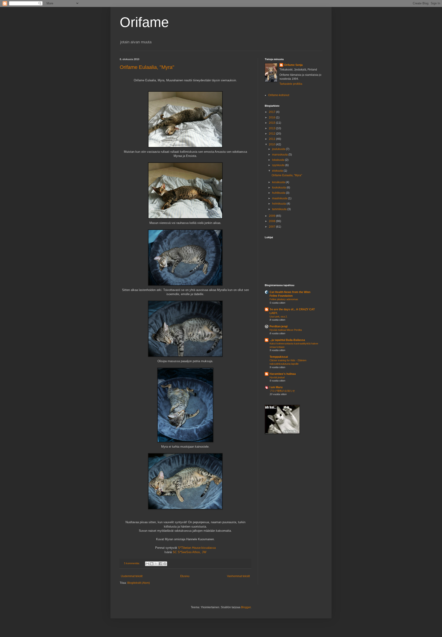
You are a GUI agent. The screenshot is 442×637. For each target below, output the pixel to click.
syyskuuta (278, 165)
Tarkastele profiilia (290, 83)
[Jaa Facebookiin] (160, 563)
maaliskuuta (280, 198)
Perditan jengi (279, 326)
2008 (272, 221)
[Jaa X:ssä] (156, 563)
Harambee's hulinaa (283, 374)
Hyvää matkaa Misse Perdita (286, 330)
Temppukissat (279, 356)
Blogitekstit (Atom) (138, 582)
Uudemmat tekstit (131, 576)
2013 (272, 128)
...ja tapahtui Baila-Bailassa (287, 340)
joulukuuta (279, 149)
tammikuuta (279, 209)
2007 (272, 226)
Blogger (246, 607)
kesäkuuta (279, 182)
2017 (272, 112)
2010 (272, 144)
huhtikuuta (279, 192)
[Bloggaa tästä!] (151, 563)
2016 (272, 117)
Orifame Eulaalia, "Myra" (147, 67)
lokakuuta (278, 159)
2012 (272, 133)
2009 (272, 215)
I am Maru (276, 387)
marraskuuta (280, 154)
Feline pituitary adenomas (284, 299)
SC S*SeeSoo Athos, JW (189, 552)
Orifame (144, 22)
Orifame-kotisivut (278, 95)
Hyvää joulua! (277, 377)
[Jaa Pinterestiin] (165, 563)
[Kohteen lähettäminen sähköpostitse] (147, 563)
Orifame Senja (293, 65)
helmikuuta (279, 203)
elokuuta (278, 170)
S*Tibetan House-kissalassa (197, 547)
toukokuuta (279, 187)
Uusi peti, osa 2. (279, 316)
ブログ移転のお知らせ (282, 390)
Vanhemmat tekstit (238, 576)
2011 (272, 139)
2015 (272, 122)
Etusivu (184, 576)
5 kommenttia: (132, 563)
